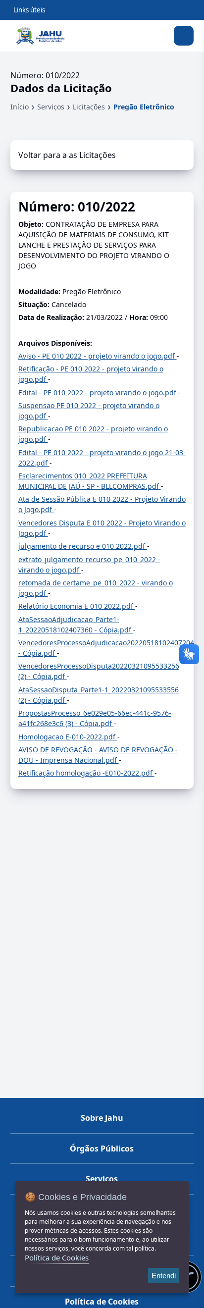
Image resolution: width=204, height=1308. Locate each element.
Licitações (89, 106)
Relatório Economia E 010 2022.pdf (76, 606)
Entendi (164, 1275)
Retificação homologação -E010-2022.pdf (86, 773)
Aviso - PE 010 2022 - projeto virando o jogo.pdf (97, 356)
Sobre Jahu (102, 1117)
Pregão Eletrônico (143, 106)
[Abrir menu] (184, 36)
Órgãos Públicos (102, 1148)
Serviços (50, 106)
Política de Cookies (102, 1301)
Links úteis (29, 9)
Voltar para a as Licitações (67, 155)
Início (19, 106)
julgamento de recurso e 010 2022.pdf (82, 546)
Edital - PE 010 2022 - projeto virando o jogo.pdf (98, 392)
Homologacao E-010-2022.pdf (67, 736)
